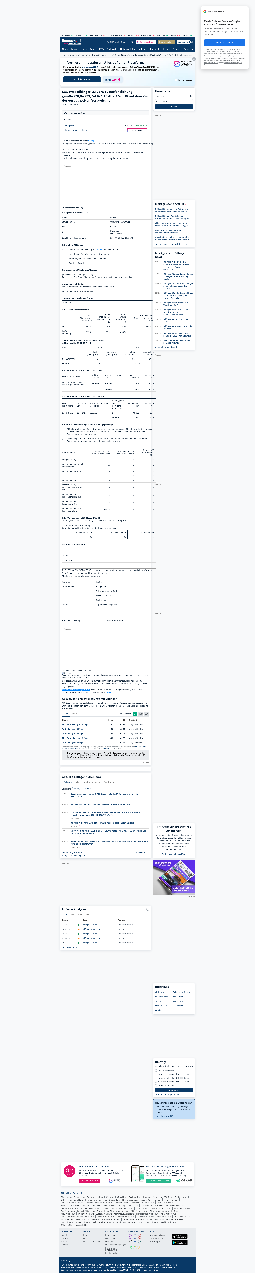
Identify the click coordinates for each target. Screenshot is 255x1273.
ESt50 (78, 35)
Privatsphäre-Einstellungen (111, 1249)
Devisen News (181, 1197)
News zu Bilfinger (98, 55)
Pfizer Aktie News (168, 1214)
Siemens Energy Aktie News (127, 1202)
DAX (63, 35)
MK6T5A (138, 747)
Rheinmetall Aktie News (151, 1200)
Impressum (110, 1235)
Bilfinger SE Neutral (91, 929)
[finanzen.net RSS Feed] (137, 1247)
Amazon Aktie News (104, 1202)
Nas (129, 35)
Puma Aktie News (163, 1216)
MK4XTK (144, 747)
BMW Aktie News (83, 1222)
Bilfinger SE (69, 125)
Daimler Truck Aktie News (87, 1219)
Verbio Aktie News (169, 1222)
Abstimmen (174, 1090)
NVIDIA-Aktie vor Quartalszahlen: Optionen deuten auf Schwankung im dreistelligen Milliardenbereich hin (172, 217)
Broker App (155, 1242)
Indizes (83, 49)
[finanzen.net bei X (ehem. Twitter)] (130, 1242)
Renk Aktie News (142, 1208)
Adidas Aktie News (181, 1216)
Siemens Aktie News (126, 1216)
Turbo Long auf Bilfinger (73, 729)
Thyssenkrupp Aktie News (108, 1211)
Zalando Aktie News (102, 1222)
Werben (86, 1238)
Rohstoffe (155, 49)
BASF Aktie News (68, 1202)
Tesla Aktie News (170, 1200)
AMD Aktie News (68, 1214)
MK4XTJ (64, 748)
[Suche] (132, 42)
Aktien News (79, 1197)
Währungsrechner (158, 1238)
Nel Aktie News (67, 1219)
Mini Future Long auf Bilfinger (75, 724)
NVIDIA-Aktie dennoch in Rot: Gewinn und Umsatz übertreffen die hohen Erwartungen (172, 210)
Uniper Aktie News (86, 1214)
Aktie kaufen (137, 130)
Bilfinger (92, 140)
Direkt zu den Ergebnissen (167, 1094)
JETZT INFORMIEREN (89, 1180)
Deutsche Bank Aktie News (109, 1205)
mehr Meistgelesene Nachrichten (170, 244)
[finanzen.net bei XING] (140, 1242)
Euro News (78, 1200)
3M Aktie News (67, 1225)
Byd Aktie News (68, 1211)
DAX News (109, 1197)
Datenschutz (110, 1238)
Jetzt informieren (82, 79)
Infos (109, 692)
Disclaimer (110, 1242)
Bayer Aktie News (85, 1202)
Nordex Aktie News (151, 1211)
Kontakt (64, 1235)
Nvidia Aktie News (130, 1200)
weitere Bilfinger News (165, 347)
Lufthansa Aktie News (161, 1208)
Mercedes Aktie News (131, 1211)
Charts (67, 130)
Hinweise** (107, 748)
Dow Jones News (150, 1197)
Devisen (177, 49)
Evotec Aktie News (104, 1214)
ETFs (101, 49)
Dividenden (178, 1005)
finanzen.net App (157, 1235)
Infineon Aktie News (90, 1208)
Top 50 (158, 1001)
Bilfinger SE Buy (90, 924)
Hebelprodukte (127, 49)
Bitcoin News (114, 1200)
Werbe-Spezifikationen (93, 1242)
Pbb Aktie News (152, 1222)
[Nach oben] (189, 1270)
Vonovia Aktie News (170, 1211)
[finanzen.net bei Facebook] (135, 1236)
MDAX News (121, 1197)
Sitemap (64, 1245)
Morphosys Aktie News (124, 1214)
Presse (64, 1242)
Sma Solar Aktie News (110, 1219)
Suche (174, 106)
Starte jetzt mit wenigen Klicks (76, 689)
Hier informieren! (163, 1116)
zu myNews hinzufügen (73, 855)
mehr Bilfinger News (71, 852)
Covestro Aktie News (106, 1216)
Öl (172, 35)
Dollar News (66, 1200)
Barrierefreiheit (112, 1253)
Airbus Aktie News (181, 1208)
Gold (183, 35)
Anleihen (142, 49)
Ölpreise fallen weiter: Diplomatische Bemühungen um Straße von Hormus (172, 238)
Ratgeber (188, 49)
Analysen (83, 130)
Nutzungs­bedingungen (115, 1245)
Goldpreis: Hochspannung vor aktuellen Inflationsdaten (168, 231)
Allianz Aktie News (164, 1202)
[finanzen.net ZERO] (183, 66)
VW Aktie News (82, 1225)
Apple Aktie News (131, 1205)
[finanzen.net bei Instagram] (130, 1236)
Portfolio (159, 1010)
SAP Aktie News (88, 1205)
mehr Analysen (69, 947)
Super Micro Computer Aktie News (128, 1222)
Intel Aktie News (68, 1216)
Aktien (65, 49)
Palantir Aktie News (86, 1216)
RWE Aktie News (126, 1208)
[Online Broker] (72, 43)
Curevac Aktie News (145, 1216)
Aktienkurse (160, 992)
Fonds (93, 49)
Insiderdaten (161, 1005)
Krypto (166, 49)
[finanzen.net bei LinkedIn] (135, 1242)
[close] (243, 11)
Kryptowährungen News (96, 1200)
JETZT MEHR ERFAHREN (158, 1180)
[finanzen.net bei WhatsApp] (132, 1247)
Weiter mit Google (224, 42)
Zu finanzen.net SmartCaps (174, 854)
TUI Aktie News (147, 1202)
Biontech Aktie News (86, 1211)
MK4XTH (77, 748)
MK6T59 (71, 748)
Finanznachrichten (95, 1197)
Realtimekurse (161, 996)
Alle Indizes (178, 996)
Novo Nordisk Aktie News (147, 1214)
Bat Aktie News (67, 1222)
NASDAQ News (166, 1197)
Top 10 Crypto (113, 35)
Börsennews (66, 1197)
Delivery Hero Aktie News (133, 1219)
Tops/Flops (178, 1001)
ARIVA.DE (125, 1270)
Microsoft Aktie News (70, 1205)
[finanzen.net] (71, 40)
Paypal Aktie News (109, 1208)
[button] (146, 42)
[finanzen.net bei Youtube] (140, 1236)
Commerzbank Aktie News (152, 1205)
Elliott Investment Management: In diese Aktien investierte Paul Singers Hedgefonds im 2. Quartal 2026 (171, 224)
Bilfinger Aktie (83, 55)
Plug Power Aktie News (176, 1205)
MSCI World (94, 35)
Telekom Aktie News (175, 1219)
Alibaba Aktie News (155, 1219)
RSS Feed (139, 852)
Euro (158, 35)
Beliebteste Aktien (181, 992)
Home (65, 55)
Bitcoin (143, 35)
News (74, 49)
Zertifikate (112, 49)
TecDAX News (135, 1197)
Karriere (64, 1238)
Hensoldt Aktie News (70, 1208)
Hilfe (85, 1235)
